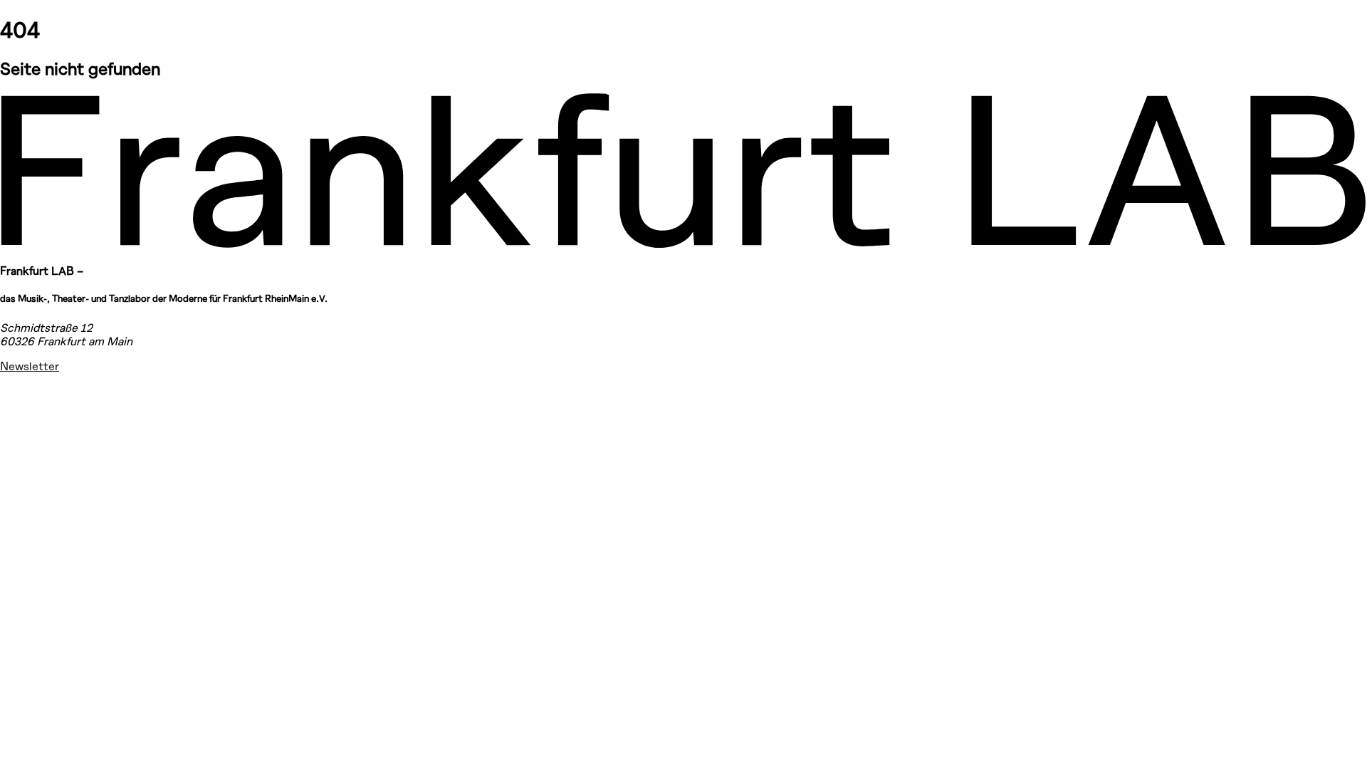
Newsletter (29, 365)
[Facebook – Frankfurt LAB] (17, 428)
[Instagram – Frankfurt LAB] (17, 392)
